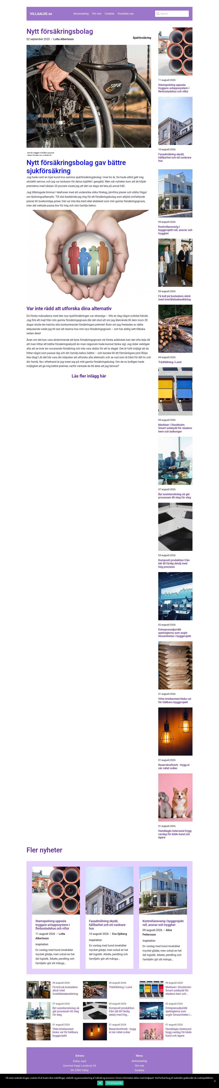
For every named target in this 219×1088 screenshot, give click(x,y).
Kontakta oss (126, 13)
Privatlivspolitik (114, 1083)
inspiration (41, 944)
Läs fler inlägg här (89, 376)
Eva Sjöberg (119, 934)
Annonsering (81, 13)
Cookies (109, 13)
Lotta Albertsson (63, 39)
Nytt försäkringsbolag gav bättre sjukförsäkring (76, 167)
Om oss (96, 13)
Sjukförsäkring (142, 37)
